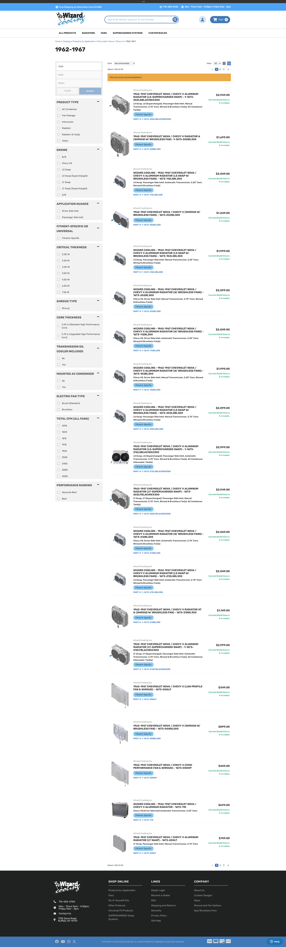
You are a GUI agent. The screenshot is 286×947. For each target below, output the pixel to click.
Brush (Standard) (71, 403)
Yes (64, 364)
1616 (64, 438)
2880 (65, 470)
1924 (64, 451)
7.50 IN (65, 292)
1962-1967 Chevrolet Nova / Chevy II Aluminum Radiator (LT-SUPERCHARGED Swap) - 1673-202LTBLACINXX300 (165, 491)
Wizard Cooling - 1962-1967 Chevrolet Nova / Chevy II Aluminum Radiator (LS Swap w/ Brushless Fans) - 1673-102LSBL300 (164, 253)
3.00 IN (66, 267)
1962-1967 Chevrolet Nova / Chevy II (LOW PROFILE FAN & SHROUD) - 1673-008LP (167, 688)
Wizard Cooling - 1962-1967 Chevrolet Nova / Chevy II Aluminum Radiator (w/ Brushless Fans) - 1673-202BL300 (168, 292)
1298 (64, 425)
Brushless (67, 409)
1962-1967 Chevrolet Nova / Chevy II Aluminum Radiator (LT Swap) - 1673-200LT (165, 839)
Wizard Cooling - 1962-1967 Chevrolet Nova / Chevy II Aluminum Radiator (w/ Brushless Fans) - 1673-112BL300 (168, 331)
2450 (64, 463)
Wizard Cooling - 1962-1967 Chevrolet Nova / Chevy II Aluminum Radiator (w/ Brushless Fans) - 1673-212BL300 (168, 533)
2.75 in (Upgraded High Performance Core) (81, 336)
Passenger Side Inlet (72, 217)
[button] (79, 229)
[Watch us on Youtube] (63, 942)
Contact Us (65, 913)
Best (64, 498)
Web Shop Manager (175, 942)
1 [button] (216, 865)
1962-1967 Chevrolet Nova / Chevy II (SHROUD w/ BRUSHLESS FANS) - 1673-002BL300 (166, 213)
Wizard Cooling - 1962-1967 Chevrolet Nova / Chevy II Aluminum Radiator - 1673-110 (164, 805)
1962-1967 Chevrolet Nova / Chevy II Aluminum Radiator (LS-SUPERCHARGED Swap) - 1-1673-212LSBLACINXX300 (165, 449)
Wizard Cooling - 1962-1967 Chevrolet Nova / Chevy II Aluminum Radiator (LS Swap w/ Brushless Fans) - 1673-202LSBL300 (164, 409)
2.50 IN (65, 260)
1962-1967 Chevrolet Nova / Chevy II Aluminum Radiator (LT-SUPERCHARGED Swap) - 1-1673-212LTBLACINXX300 (165, 647)
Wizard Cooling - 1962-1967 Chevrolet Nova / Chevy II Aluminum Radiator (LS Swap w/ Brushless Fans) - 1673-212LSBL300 (164, 573)
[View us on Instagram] (68, 942)
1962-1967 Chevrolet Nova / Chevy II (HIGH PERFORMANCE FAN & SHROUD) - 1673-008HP (162, 766)
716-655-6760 (67, 901)
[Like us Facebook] (57, 942)
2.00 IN (66, 254)
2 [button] (220, 865)
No (63, 358)
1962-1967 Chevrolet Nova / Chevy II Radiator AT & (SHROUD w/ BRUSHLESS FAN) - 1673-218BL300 (167, 611)
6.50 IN (65, 286)
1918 (64, 444)
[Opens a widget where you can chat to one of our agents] (275, 942)
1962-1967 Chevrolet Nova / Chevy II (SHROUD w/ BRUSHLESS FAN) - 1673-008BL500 (166, 727)
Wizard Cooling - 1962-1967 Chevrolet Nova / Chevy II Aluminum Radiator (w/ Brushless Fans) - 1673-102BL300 (168, 370)
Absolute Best (69, 492)
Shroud (66, 308)
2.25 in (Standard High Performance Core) (80, 326)
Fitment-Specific (70, 238)
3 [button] (223, 865)
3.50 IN (65, 273)
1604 (64, 432)
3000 (65, 476)
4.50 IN (65, 279)
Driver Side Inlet (70, 211)
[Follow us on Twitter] (74, 942)
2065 (64, 457)
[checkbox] (58, 238)
